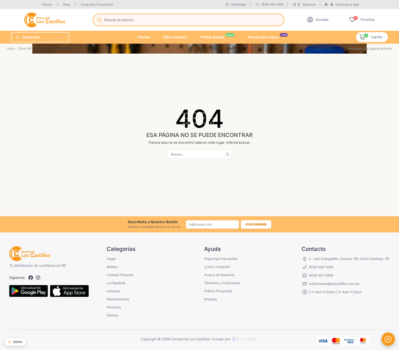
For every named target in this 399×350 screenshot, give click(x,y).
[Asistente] (388, 339)
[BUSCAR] (227, 154)
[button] (318, 19)
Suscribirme (256, 224)
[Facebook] (30, 277)
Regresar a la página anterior (370, 48)
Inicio (11, 48)
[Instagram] (38, 277)
